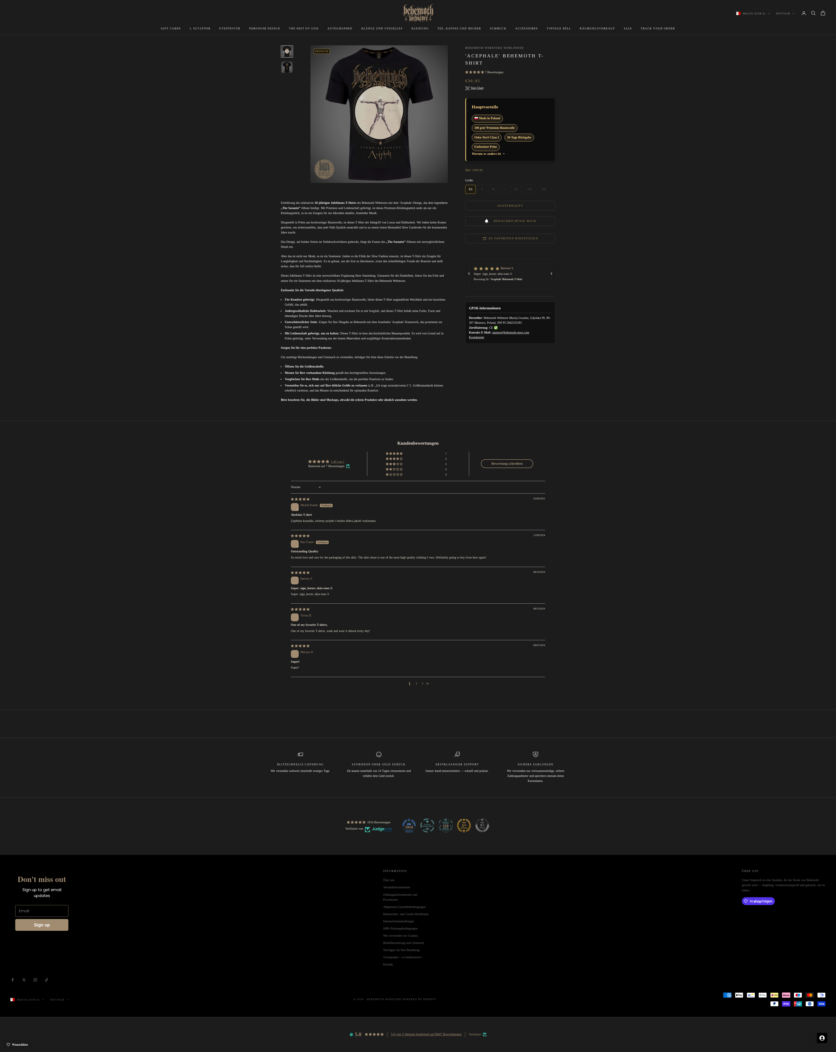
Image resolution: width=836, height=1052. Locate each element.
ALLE (628, 28)
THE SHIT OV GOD (304, 28)
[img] (300, 499)
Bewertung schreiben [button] (507, 463)
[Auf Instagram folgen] (35, 980)
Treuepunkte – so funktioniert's (402, 957)
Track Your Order (658, 28)
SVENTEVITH (229, 28)
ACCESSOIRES (526, 28)
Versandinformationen (396, 887)
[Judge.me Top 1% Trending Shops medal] (464, 825)
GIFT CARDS (171, 28)
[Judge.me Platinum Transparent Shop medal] (427, 825)
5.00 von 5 (337, 461)
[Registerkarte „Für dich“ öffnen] (822, 1038)
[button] (475, 72)
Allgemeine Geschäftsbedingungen (404, 907)
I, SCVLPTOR (200, 28)
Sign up (42, 925)
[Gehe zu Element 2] (287, 67)
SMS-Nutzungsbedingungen (400, 928)
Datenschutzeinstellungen (398, 921)
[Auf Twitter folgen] (24, 980)
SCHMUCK (498, 28)
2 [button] (416, 683)
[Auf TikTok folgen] (46, 980)
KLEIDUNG (420, 28)
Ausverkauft (510, 206)
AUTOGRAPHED (340, 28)
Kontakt (388, 964)
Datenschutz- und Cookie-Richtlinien (406, 914)
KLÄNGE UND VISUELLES (382, 28)
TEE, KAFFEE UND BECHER (459, 28)
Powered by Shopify (420, 999)
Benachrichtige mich (515, 221)
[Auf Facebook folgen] (12, 980)
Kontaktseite (476, 337)
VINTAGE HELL (559, 28)
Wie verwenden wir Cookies (400, 935)
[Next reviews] (551, 273)
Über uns (388, 880)
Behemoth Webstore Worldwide (494, 47)
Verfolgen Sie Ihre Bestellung (401, 950)
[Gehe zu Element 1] (287, 51)
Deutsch (783, 13)
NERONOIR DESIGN (264, 28)
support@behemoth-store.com (510, 332)
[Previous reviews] (469, 273)
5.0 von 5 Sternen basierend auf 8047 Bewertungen (426, 1034)
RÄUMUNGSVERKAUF (597, 28)
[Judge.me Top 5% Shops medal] (482, 825)
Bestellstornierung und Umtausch (403, 943)
